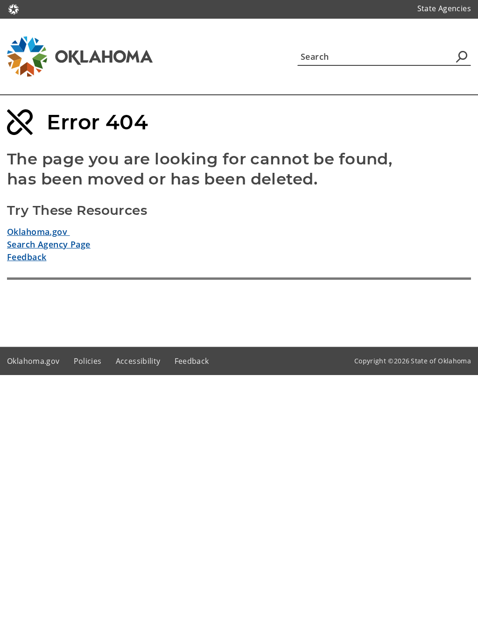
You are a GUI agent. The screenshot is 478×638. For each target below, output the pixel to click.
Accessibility (138, 361)
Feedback (26, 256)
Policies (88, 361)
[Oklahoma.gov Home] (13, 8)
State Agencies (444, 8)
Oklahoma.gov (38, 231)
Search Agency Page (49, 244)
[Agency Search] (461, 56)
